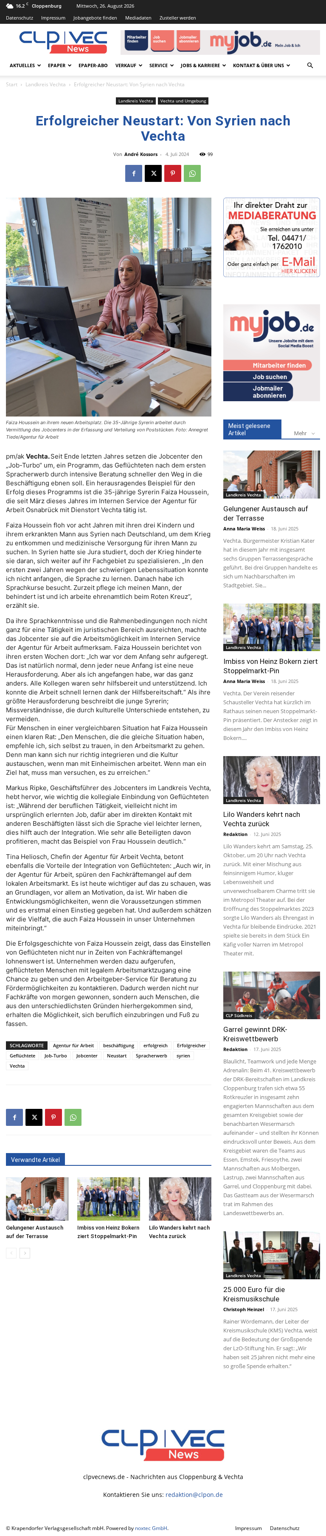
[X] (153, 173)
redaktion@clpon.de (194, 1495)
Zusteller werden (178, 17)
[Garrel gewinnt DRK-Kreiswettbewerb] (271, 996)
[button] (310, 66)
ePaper (56, 65)
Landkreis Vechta (45, 84)
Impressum (53, 17)
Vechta (17, 1066)
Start (11, 84)
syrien (183, 1055)
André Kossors (140, 154)
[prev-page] (11, 1253)
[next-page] (25, 1253)
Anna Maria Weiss (244, 528)
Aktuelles (22, 65)
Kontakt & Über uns (258, 65)
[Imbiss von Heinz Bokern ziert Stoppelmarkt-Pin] (108, 1198)
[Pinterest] (172, 173)
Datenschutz (19, 17)
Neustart (116, 1055)
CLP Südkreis (239, 1015)
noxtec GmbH (151, 1528)
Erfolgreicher (191, 1045)
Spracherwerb (151, 1055)
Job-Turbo (56, 1055)
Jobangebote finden (95, 17)
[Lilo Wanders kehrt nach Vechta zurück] (180, 1198)
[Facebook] (133, 173)
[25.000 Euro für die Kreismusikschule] (271, 1255)
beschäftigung (118, 1045)
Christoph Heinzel (243, 1309)
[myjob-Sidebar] (271, 399)
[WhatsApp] (192, 173)
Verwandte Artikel (35, 1159)
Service (158, 65)
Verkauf (125, 65)
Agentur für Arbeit (73, 1045)
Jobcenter (87, 1055)
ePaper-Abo (93, 65)
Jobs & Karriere (200, 65)
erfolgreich (155, 1045)
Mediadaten (138, 17)
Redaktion (235, 834)
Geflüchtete (22, 1055)
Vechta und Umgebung (183, 101)
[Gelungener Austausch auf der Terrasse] (37, 1198)
